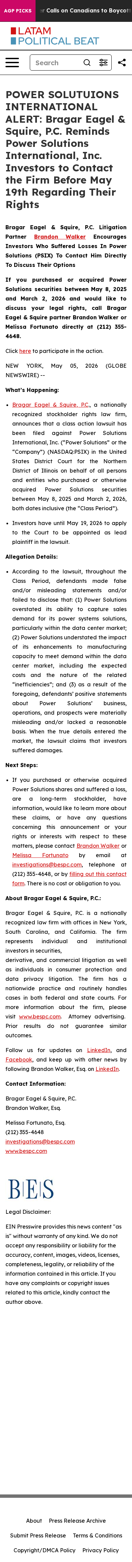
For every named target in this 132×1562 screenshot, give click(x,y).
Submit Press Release (38, 1535)
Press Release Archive (77, 1520)
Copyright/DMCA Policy (44, 1550)
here (25, 351)
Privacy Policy (100, 1550)
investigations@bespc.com (47, 864)
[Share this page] (122, 62)
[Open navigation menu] (12, 62)
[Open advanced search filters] (103, 62)
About (34, 1520)
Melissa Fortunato (40, 855)
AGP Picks (17, 11)
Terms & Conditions (97, 1535)
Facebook (18, 1059)
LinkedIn (98, 1050)
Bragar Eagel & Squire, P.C (50, 404)
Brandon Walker (98, 845)
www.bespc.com (40, 1016)
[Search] (87, 62)
